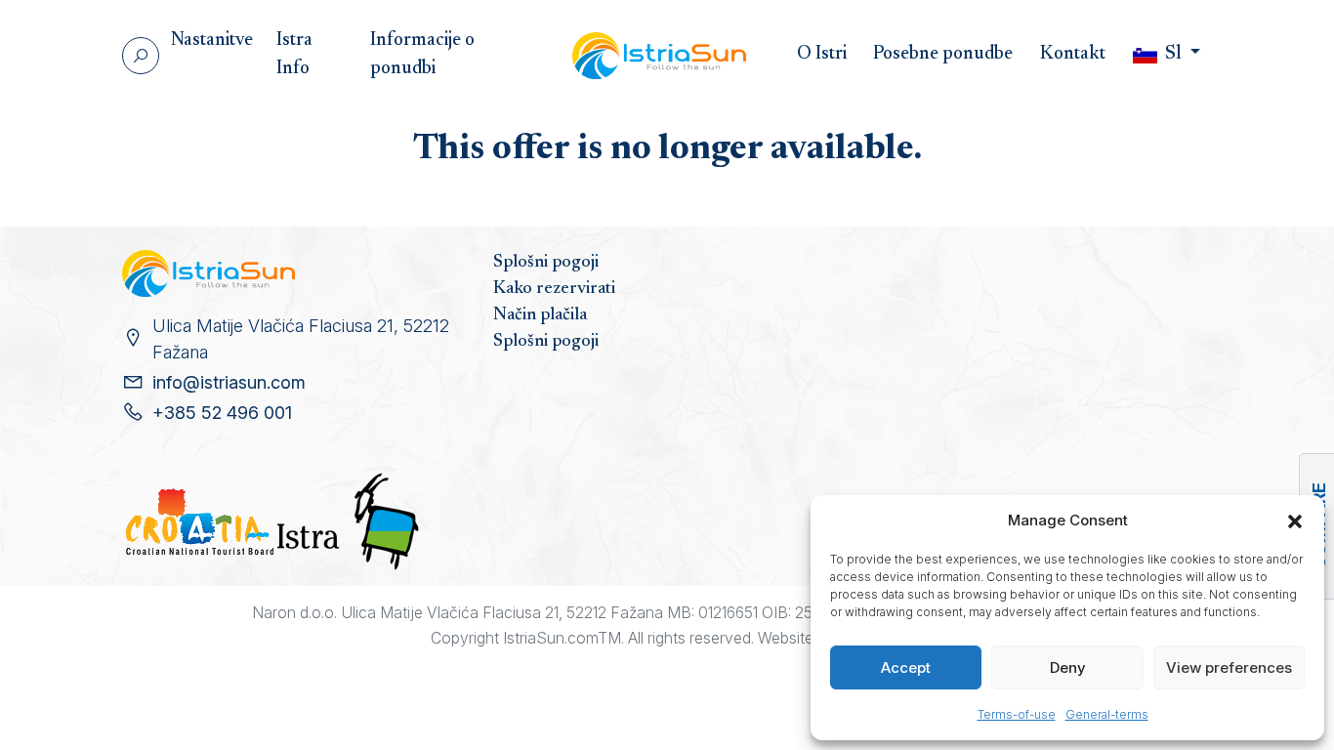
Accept (906, 667)
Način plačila (540, 315)
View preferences (1229, 667)
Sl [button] (1173, 54)
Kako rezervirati (554, 289)
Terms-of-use (1017, 714)
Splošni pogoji (546, 262)
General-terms (1106, 714)
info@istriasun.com (229, 382)
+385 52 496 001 (222, 412)
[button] (1295, 520)
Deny (1068, 667)
